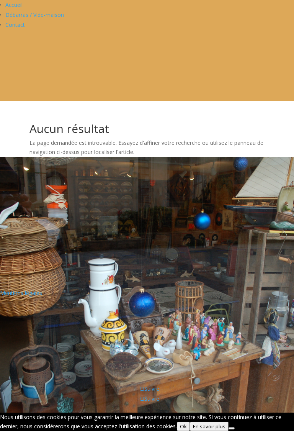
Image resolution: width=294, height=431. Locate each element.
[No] (232, 428)
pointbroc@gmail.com (27, 258)
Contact (15, 24)
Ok (183, 426)
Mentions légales (21, 293)
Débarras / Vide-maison (34, 14)
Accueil (14, 4)
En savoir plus (209, 426)
